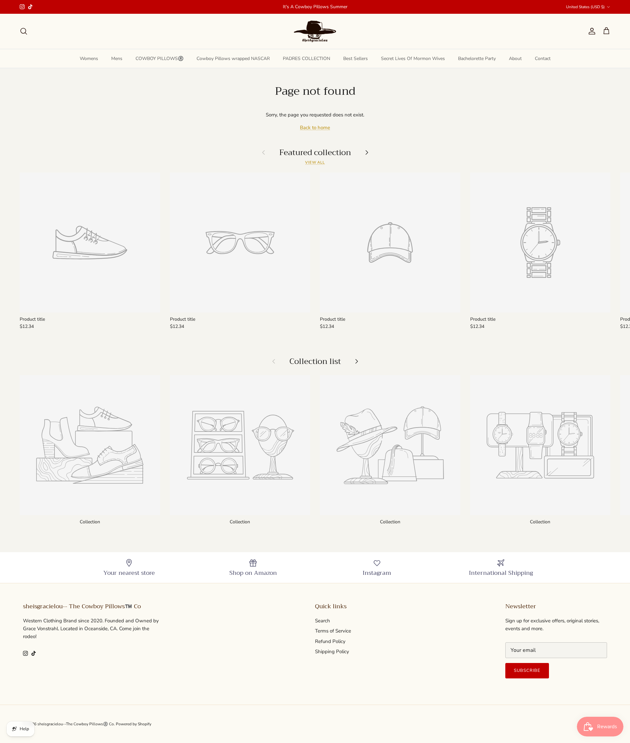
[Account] (590, 31)
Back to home (315, 127)
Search (322, 620)
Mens (116, 58)
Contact (543, 58)
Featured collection (315, 152)
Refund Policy (330, 641)
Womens (89, 58)
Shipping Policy (332, 651)
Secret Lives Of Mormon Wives (413, 58)
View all (315, 162)
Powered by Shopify (133, 724)
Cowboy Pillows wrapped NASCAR (233, 58)
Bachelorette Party (477, 58)
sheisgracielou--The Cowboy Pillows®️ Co (75, 724)
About (515, 58)
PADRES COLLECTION (306, 58)
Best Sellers (355, 58)
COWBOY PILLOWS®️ (159, 58)
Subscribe (527, 670)
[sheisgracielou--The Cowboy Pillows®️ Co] (315, 31)
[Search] (24, 31)
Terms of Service (333, 631)
